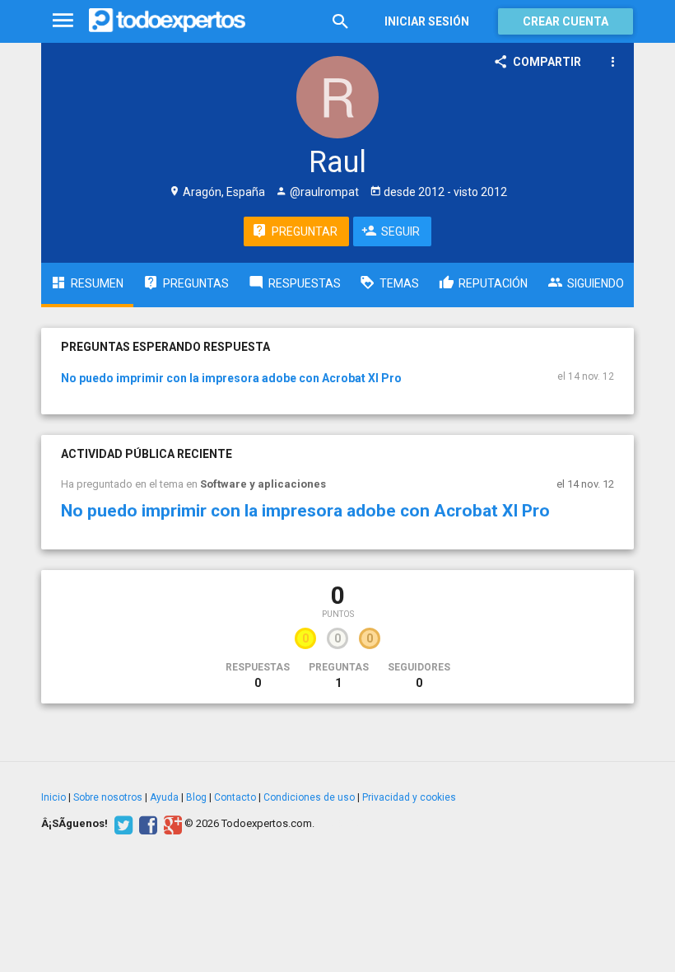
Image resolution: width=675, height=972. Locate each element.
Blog (196, 797)
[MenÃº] (63, 21)
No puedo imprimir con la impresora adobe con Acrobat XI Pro (231, 378)
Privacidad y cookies (409, 797)
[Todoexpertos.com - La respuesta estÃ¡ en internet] (167, 20)
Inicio (53, 797)
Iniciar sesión (426, 21)
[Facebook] (146, 823)
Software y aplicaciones (263, 484)
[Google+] (171, 823)
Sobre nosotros (107, 797)
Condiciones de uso (309, 797)
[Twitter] (121, 823)
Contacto (235, 797)
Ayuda (164, 797)
